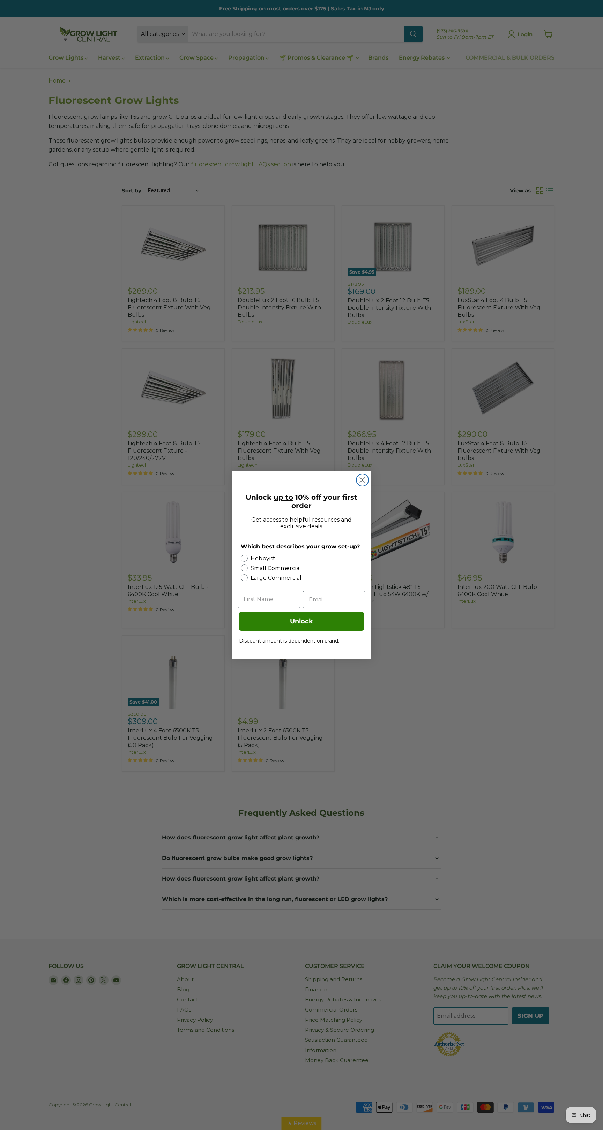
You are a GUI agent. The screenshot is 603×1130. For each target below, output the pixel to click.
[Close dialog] (362, 480)
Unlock (301, 621)
